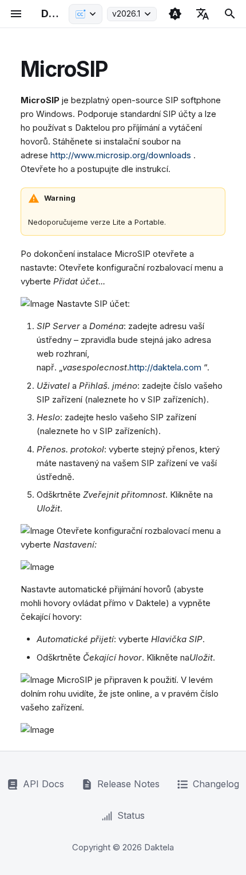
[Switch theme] (175, 13)
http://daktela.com (165, 367)
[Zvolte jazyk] (202, 13)
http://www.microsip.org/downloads (120, 155)
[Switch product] (85, 14)
